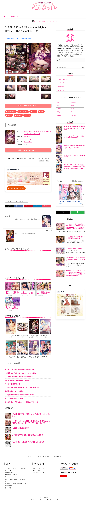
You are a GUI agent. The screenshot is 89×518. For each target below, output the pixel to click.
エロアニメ (15, 16)
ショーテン (27, 136)
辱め (72, 112)
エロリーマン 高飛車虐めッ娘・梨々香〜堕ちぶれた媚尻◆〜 (34, 357)
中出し (58, 105)
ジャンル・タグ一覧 (62, 79)
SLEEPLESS (28, 142)
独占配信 (19, 115)
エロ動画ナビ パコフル (11, 474)
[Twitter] (60, 60)
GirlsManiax (77, 181)
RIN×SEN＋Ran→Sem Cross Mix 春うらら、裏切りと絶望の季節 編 (22, 337)
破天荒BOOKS (9, 485)
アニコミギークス (10, 470)
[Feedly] (77, 212)
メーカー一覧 (60, 86)
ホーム (7, 16)
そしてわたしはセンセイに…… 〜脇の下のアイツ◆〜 (45, 337)
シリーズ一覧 (60, 90)
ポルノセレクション (38, 472)
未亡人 (10, 115)
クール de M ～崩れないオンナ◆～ (75, 248)
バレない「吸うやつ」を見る (16, 188)
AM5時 (60, 203)
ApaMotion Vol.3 (44, 356)
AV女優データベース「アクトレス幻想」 (16, 468)
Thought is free (54, 499)
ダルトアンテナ (37, 470)
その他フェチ (11, 111)
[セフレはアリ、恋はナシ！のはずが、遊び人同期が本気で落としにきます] (69, 192)
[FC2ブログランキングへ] (72, 468)
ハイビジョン (23, 111)
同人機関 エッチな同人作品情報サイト (15, 483)
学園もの (59, 112)
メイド (34, 111)
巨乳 (42, 111)
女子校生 (59, 108)
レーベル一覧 (60, 83)
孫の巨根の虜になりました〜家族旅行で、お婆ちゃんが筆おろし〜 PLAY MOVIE (75, 259)
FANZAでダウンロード (30, 106)
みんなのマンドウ (10, 477)
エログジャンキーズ (38, 468)
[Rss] (57, 60)
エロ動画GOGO (9, 472)
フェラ (72, 108)
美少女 (28, 115)
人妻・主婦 (73, 115)
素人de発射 (8, 488)
